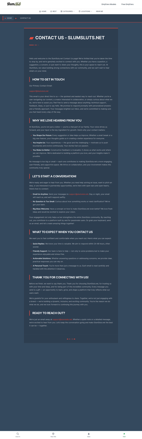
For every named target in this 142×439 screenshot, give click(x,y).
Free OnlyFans (127, 4)
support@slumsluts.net (38, 91)
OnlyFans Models (109, 4)
